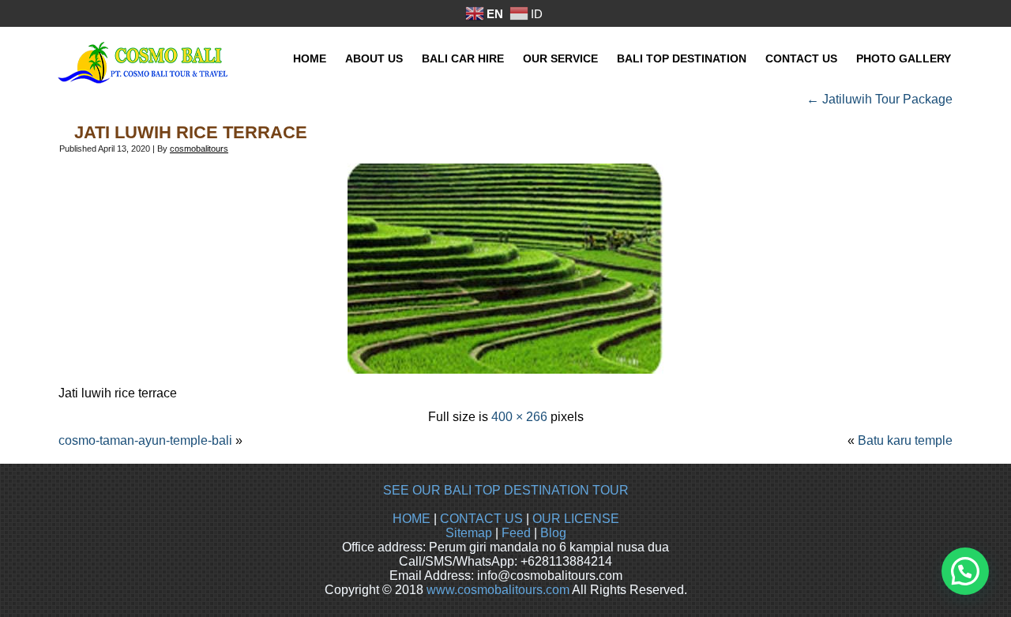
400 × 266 (519, 416)
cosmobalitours (199, 148)
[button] (965, 571)
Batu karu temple (905, 440)
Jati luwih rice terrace (190, 132)
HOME (411, 518)
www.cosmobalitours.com (498, 589)
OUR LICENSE (575, 518)
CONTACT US (481, 518)
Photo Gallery (903, 58)
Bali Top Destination (681, 58)
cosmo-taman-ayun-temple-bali (145, 440)
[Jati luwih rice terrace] (505, 369)
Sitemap (468, 533)
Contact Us (801, 58)
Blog (553, 533)
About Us (374, 58)
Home (309, 58)
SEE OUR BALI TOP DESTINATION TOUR (506, 490)
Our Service (560, 58)
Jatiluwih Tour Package (879, 99)
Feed (516, 533)
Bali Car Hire (463, 58)
